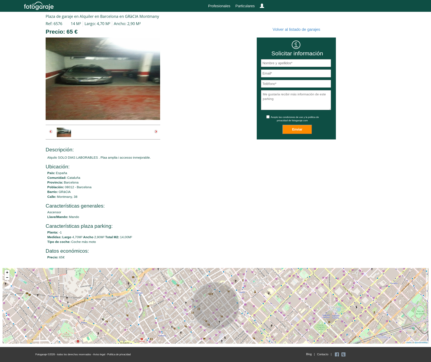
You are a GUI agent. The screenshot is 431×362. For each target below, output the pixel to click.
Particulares (245, 6)
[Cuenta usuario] (260, 5)
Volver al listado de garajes (296, 29)
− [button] (7, 277)
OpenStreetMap (421, 342)
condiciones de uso (293, 117)
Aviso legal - (100, 354)
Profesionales (219, 6)
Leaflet (408, 342)
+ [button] (7, 272)
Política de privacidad (119, 354)
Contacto (322, 354)
